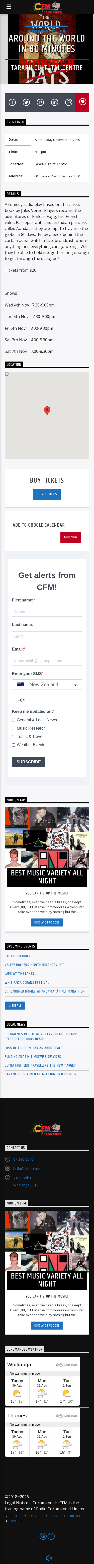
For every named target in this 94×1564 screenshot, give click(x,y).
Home (15, 1516)
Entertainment (41, 31)
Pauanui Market (18, 956)
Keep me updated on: (32, 711)
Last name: (22, 624)
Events (34, 1516)
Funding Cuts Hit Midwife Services (33, 1056)
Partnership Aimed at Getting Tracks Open (41, 1074)
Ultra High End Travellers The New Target (40, 1065)
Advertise (18, 1521)
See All (17, 1005)
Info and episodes (46, 922)
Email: (18, 649)
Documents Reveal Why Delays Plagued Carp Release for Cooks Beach (41, 1036)
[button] (47, 411)
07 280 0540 (23, 1159)
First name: (22, 600)
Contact (74, 1516)
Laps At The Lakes (19, 973)
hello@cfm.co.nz (26, 1168)
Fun (63, 31)
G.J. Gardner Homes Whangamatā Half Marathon (45, 991)
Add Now (71, 537)
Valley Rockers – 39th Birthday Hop (35, 965)
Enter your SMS (27, 674)
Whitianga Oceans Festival (27, 982)
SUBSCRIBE (29, 762)
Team (54, 1516)
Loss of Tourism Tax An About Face (33, 1048)
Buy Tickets (47, 494)
